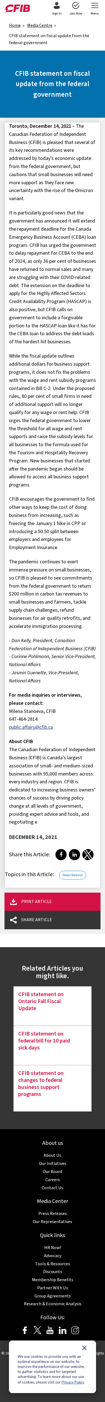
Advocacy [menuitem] (52, 1256)
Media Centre (39, 25)
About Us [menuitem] (52, 1155)
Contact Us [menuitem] (52, 1188)
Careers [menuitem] (52, 1180)
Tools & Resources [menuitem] (52, 1264)
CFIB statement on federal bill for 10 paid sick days (44, 1041)
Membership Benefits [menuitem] (52, 1280)
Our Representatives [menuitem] (52, 1222)
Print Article (36, 902)
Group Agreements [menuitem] (52, 1296)
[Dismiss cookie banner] (84, 1349)
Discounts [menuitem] (52, 1272)
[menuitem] (56, 9)
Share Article (36, 920)
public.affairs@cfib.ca (31, 727)
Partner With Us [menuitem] (52, 1288)
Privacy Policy (73, 1382)
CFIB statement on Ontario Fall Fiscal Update (41, 1001)
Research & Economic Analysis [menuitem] (52, 1304)
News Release (73, 875)
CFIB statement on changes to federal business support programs (41, 1083)
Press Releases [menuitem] (52, 1214)
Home (15, 25)
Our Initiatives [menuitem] (52, 1163)
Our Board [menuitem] (52, 1172)
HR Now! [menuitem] (52, 1248)
